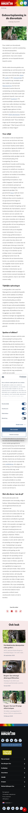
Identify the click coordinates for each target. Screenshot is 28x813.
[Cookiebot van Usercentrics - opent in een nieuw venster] (19, 377)
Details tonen (19, 424)
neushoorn (14, 99)
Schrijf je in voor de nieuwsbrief (10, 745)
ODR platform (5, 799)
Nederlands (7, 802)
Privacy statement (6, 796)
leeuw (12, 193)
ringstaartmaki (17, 78)
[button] (25, 3)
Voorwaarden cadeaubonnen (8, 794)
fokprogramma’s (7, 86)
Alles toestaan (14, 429)
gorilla (7, 78)
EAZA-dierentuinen (14, 114)
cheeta (21, 75)
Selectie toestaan (14, 434)
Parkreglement (5, 792)
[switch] (24, 408)
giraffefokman (9, 464)
